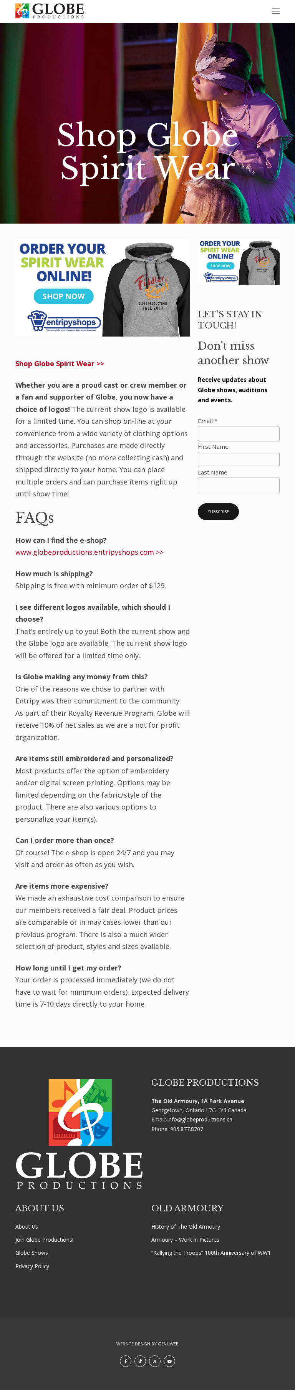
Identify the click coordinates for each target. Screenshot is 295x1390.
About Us (26, 1226)
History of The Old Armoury (185, 1226)
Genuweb (168, 1344)
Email (207, 421)
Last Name (212, 472)
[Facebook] (125, 1361)
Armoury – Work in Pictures (185, 1239)
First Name (213, 446)
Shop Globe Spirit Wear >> (59, 363)
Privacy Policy (32, 1266)
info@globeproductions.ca (199, 1119)
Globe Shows (31, 1252)
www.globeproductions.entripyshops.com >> (89, 552)
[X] (155, 1361)
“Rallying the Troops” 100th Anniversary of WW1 (211, 1252)
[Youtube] (169, 1361)
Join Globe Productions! (44, 1239)
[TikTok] (140, 1361)
